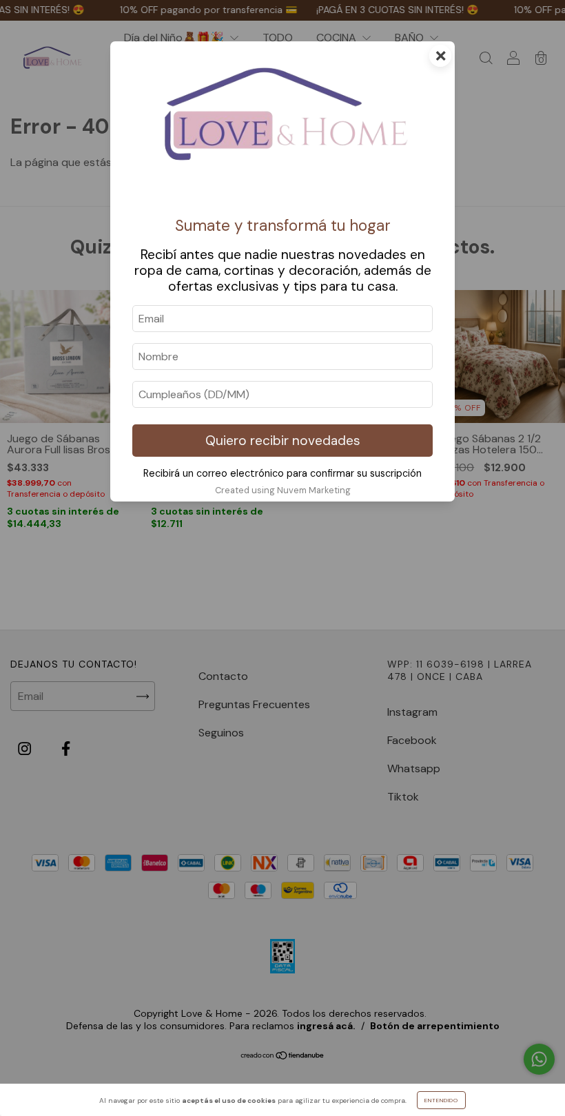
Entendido (441, 1100)
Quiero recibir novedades (282, 440)
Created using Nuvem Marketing (283, 490)
